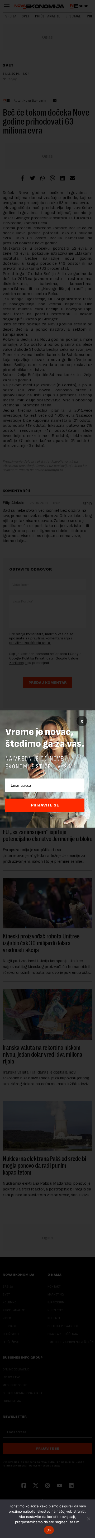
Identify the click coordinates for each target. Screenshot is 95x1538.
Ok (48, 1530)
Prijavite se (45, 805)
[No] (88, 1518)
